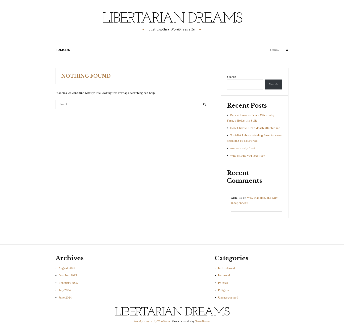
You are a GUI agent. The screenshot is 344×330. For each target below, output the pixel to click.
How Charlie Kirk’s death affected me (255, 128)
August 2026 (67, 268)
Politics (223, 283)
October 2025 (68, 275)
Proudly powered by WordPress (152, 321)
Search (231, 77)
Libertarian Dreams (172, 19)
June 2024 (65, 297)
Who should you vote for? (247, 155)
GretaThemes (202, 321)
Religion (223, 290)
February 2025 (68, 283)
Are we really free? (242, 148)
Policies (63, 50)
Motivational (226, 268)
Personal (224, 275)
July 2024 (65, 290)
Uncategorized (228, 297)
